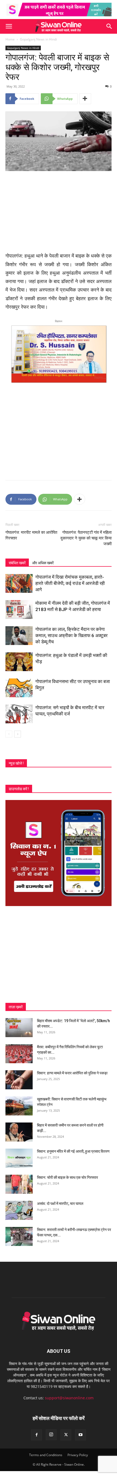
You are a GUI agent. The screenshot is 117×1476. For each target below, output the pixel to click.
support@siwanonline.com (69, 1397)
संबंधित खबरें (17, 563)
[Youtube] (80, 1435)
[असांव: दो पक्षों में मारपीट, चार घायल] (19, 1210)
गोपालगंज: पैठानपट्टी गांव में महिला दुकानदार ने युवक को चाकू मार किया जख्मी (86, 538)
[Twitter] (65, 1435)
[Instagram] (51, 1434)
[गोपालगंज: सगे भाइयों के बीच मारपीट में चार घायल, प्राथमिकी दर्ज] (19, 714)
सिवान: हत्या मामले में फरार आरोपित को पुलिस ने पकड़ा (72, 1073)
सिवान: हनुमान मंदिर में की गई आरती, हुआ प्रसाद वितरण (73, 1151)
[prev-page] (8, 734)
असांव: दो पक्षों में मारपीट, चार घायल (60, 1203)
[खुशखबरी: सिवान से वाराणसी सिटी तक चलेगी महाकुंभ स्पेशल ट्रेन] (19, 1105)
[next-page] (17, 734)
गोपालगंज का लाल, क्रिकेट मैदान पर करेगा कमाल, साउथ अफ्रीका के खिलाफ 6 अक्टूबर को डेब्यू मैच (71, 635)
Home (10, 39)
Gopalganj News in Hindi (38, 39)
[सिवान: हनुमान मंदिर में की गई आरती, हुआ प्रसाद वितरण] (19, 1158)
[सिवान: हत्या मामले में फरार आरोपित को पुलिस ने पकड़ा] (19, 1079)
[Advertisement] (58, 212)
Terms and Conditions (45, 1455)
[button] (8, 26)
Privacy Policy (77, 1455)
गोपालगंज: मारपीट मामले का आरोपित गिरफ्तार (31, 535)
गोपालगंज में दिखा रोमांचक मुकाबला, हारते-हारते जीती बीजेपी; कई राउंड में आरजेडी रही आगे (70, 583)
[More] (85, 98)
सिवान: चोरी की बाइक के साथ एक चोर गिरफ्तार (67, 1177)
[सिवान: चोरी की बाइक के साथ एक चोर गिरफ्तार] (19, 1184)
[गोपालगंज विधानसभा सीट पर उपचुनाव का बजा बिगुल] (19, 687)
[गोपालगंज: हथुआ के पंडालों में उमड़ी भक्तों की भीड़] (19, 661)
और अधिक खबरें (43, 563)
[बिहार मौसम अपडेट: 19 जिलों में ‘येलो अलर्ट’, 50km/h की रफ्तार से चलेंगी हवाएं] (19, 1027)
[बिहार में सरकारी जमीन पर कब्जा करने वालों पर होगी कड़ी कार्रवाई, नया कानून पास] (19, 1132)
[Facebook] (36, 1435)
